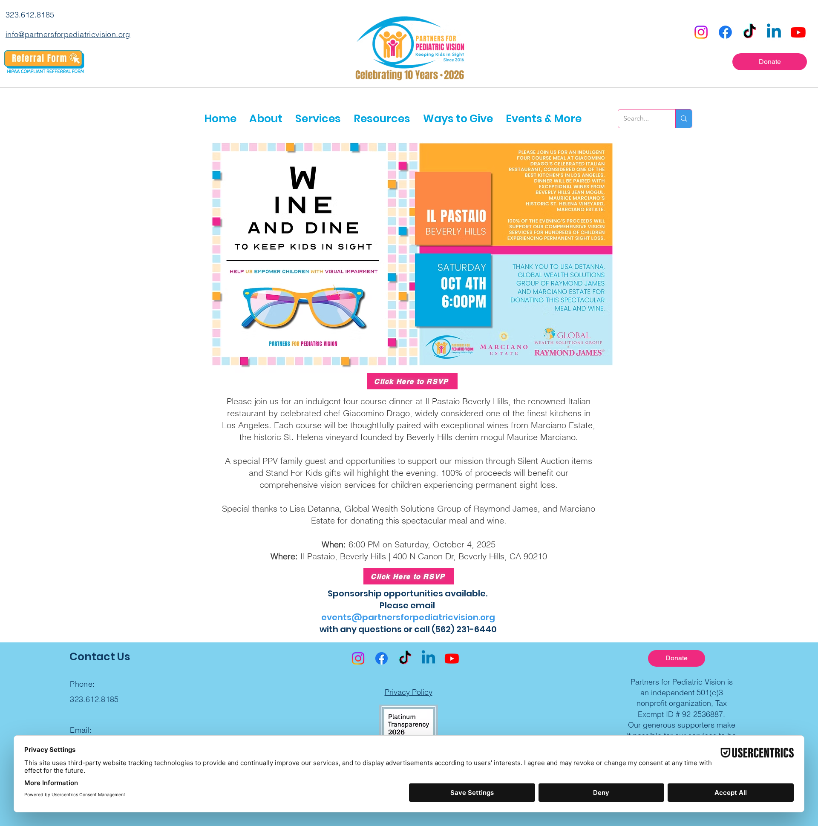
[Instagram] (701, 32)
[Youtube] (798, 32)
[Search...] (683, 118)
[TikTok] (749, 32)
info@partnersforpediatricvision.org (68, 34)
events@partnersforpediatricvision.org (408, 617)
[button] (266, 118)
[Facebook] (725, 32)
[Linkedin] (774, 32)
